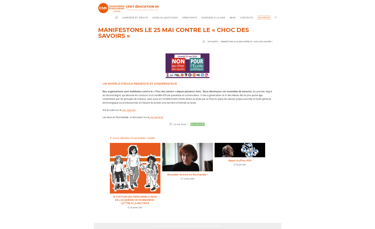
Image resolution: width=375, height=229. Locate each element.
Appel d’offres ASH (240, 160)
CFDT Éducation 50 (142, 6)
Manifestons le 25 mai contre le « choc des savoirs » (246, 41)
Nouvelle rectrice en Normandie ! (187, 174)
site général (156, 117)
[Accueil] (204, 41)
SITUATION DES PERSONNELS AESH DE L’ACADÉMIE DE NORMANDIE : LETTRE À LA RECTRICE (135, 200)
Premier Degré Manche (142, 10)
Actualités (197, 124)
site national (128, 110)
